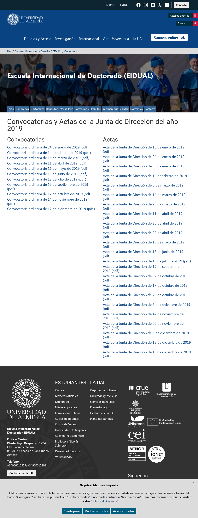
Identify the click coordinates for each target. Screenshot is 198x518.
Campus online (166, 37)
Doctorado (62, 402)
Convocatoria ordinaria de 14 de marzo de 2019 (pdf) (48, 157)
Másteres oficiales (66, 396)
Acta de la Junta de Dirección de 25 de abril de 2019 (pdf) (142, 225)
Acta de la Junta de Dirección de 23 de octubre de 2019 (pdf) (145, 296)
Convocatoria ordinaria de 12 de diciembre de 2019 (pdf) (51, 208)
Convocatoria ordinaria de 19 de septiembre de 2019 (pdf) (47, 186)
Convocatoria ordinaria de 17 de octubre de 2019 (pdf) (49, 193)
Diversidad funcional (68, 451)
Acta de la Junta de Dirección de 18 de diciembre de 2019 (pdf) (147, 354)
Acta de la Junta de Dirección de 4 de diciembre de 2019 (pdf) (146, 334)
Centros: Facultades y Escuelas (32, 51)
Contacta (181, 5)
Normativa (136, 109)
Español (110, 4)
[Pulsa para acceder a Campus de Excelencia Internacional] (137, 436)
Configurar (72, 511)
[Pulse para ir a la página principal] (25, 19)
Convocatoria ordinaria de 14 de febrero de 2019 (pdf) (49, 152)
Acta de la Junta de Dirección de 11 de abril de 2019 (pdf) (142, 215)
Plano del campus (101, 419)
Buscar (182, 23)
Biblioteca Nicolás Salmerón (66, 443)
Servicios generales (102, 402)
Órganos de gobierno (104, 390)
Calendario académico (69, 435)
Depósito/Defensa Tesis (59, 109)
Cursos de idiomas (67, 419)
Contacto (149, 109)
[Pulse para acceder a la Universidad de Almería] (26, 399)
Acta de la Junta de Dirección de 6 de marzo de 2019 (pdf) (143, 187)
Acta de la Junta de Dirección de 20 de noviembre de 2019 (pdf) (143, 325)
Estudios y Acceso (37, 38)
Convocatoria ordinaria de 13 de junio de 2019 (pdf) (47, 173)
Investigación (65, 38)
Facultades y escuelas (103, 396)
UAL (9, 51)
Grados (59, 390)
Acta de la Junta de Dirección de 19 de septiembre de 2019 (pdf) (143, 268)
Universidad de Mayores (70, 430)
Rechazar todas (96, 511)
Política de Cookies (104, 501)
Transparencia (110, 109)
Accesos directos (179, 15)
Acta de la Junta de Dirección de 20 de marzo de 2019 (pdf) (144, 206)
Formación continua (67, 413)
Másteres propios (66, 407)
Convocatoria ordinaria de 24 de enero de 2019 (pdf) (47, 147)
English (124, 4)
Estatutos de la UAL (102, 413)
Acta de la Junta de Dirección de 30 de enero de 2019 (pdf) (143, 168)
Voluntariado (63, 457)
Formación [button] (81, 109)
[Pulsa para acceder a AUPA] (166, 390)
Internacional (89, 38)
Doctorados (37, 109)
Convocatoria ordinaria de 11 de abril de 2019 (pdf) (46, 163)
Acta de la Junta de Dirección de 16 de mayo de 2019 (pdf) (143, 244)
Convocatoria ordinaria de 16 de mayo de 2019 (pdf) (47, 168)
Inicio (11, 109)
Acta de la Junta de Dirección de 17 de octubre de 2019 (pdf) (145, 287)
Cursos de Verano (66, 424)
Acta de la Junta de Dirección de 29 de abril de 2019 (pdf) (142, 234)
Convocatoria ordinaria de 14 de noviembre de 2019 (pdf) (47, 201)
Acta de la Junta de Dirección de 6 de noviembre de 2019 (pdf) (146, 306)
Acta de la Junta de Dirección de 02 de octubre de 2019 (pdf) (145, 277)
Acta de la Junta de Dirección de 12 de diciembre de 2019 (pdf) (147, 344)
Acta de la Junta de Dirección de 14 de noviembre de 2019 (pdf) (143, 315)
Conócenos (71, 51)
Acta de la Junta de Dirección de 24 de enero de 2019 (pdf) (143, 158)
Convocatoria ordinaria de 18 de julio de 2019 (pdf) (46, 179)
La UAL (138, 38)
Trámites (96, 109)
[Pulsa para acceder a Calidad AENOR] (146, 454)
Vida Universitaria (116, 38)
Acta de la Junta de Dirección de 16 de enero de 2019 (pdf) (143, 149)
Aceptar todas (123, 511)
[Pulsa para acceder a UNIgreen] (155, 421)
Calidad (124, 109)
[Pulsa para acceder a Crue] (139, 390)
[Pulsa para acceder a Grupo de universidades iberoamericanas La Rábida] (135, 407)
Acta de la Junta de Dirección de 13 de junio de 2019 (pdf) (143, 253)
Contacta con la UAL (21, 473)
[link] (181, 4)
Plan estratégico (100, 407)
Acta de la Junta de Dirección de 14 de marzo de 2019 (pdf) (144, 196)
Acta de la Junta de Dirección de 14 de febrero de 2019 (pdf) (145, 177)
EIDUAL (57, 51)
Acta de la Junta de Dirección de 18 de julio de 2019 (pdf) (147, 261)
